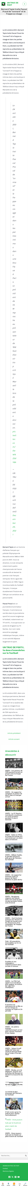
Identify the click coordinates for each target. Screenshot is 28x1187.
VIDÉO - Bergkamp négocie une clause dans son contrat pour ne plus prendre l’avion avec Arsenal (13, 900)
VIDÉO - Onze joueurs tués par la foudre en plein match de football (14, 1134)
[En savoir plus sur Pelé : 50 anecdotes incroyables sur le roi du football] (14, 934)
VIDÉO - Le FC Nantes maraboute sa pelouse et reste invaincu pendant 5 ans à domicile (13, 817)
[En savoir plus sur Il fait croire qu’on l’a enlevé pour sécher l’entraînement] (14, 1104)
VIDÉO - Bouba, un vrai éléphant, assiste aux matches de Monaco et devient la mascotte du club (14, 1073)
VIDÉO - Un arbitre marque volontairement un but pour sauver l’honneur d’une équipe (13, 1030)
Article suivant (14, 739)
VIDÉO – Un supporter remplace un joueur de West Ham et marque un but (13, 794)
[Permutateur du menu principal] (24, 4)
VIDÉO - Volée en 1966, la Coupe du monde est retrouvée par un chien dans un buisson (14, 837)
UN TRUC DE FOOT (13, 1166)
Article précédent (14, 733)
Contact (5, 1168)
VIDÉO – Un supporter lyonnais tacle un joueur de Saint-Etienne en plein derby (13, 877)
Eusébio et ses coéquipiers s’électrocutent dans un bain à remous (13, 964)
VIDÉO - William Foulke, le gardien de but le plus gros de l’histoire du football (13, 857)
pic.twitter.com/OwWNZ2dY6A (14, 446)
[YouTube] (19, 1177)
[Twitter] (12, 1177)
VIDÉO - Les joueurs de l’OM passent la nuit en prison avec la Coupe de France (13, 773)
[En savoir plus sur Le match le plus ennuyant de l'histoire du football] (14, 1084)
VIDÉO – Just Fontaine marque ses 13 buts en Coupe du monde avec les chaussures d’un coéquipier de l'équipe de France (13, 922)
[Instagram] (15, 1177)
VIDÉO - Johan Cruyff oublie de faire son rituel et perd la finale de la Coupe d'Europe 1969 (13, 1051)
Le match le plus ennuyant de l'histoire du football (13, 1093)
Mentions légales (8, 1171)
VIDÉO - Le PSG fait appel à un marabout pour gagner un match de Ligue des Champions (13, 984)
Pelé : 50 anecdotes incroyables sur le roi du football (13, 942)
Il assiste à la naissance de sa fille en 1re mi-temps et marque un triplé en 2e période (14, 1008)
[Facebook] (9, 1177)
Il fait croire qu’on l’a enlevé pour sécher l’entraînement (13, 1113)
